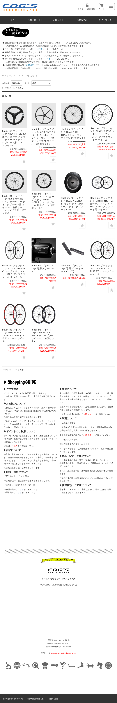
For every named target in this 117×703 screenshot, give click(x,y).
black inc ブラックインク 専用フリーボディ (43, 268)
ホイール (12, 76)
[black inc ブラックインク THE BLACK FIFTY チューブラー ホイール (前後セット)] (44, 314)
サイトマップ (105, 20)
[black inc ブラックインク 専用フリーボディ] (44, 250)
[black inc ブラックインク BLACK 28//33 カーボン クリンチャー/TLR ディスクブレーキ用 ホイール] (102, 114)
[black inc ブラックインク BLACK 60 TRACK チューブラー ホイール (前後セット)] (73, 114)
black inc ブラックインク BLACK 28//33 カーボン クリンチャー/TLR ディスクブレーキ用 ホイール (102, 134)
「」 (40, 49)
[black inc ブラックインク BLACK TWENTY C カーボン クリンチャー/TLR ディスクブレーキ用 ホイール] (14, 250)
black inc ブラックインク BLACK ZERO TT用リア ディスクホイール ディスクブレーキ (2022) (72, 204)
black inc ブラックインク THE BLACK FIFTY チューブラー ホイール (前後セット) (43, 335)
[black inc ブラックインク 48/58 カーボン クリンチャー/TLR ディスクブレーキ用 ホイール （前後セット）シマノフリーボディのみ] (14, 181)
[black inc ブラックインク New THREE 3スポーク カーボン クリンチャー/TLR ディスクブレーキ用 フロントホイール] (14, 115)
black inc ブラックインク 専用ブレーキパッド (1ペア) (72, 268)
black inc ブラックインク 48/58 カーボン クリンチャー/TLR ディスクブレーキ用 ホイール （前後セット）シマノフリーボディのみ (14, 204)
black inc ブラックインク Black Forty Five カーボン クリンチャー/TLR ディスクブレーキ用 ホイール (101, 204)
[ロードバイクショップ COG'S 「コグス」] (20, 10)
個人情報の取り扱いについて (13, 699)
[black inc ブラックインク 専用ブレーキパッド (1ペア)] (73, 250)
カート (102, 9)
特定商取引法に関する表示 (36, 699)
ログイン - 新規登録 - (87, 9)
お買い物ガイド (35, 20)
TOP (11, 20)
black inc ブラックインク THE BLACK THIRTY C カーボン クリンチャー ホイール (13, 335)
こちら (21, 489)
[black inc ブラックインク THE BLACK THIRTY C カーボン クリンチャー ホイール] (14, 314)
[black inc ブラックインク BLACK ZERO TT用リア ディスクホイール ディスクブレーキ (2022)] (73, 182)
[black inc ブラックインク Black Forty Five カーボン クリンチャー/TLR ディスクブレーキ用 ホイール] (102, 182)
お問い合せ (58, 20)
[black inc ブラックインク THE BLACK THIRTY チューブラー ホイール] (102, 250)
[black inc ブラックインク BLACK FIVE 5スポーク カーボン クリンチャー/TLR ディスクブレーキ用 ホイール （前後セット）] (44, 114)
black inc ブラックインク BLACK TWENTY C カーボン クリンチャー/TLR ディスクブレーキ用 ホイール (14, 271)
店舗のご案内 (53, 699)
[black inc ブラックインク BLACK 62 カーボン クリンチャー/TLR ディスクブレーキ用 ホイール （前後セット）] (44, 180)
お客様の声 (82, 20)
